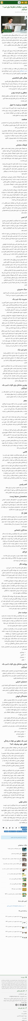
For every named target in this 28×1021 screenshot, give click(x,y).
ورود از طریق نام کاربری (22, 1016)
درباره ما (25, 1011)
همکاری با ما (24, 1013)
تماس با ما (24, 1018)
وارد (14, 837)
